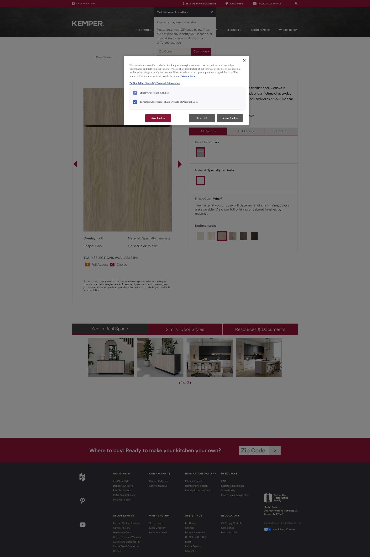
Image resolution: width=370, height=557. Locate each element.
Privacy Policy (189, 76)
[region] (186, 91)
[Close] (244, 60)
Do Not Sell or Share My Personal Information (155, 83)
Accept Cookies (230, 118)
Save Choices (158, 118)
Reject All (202, 118)
